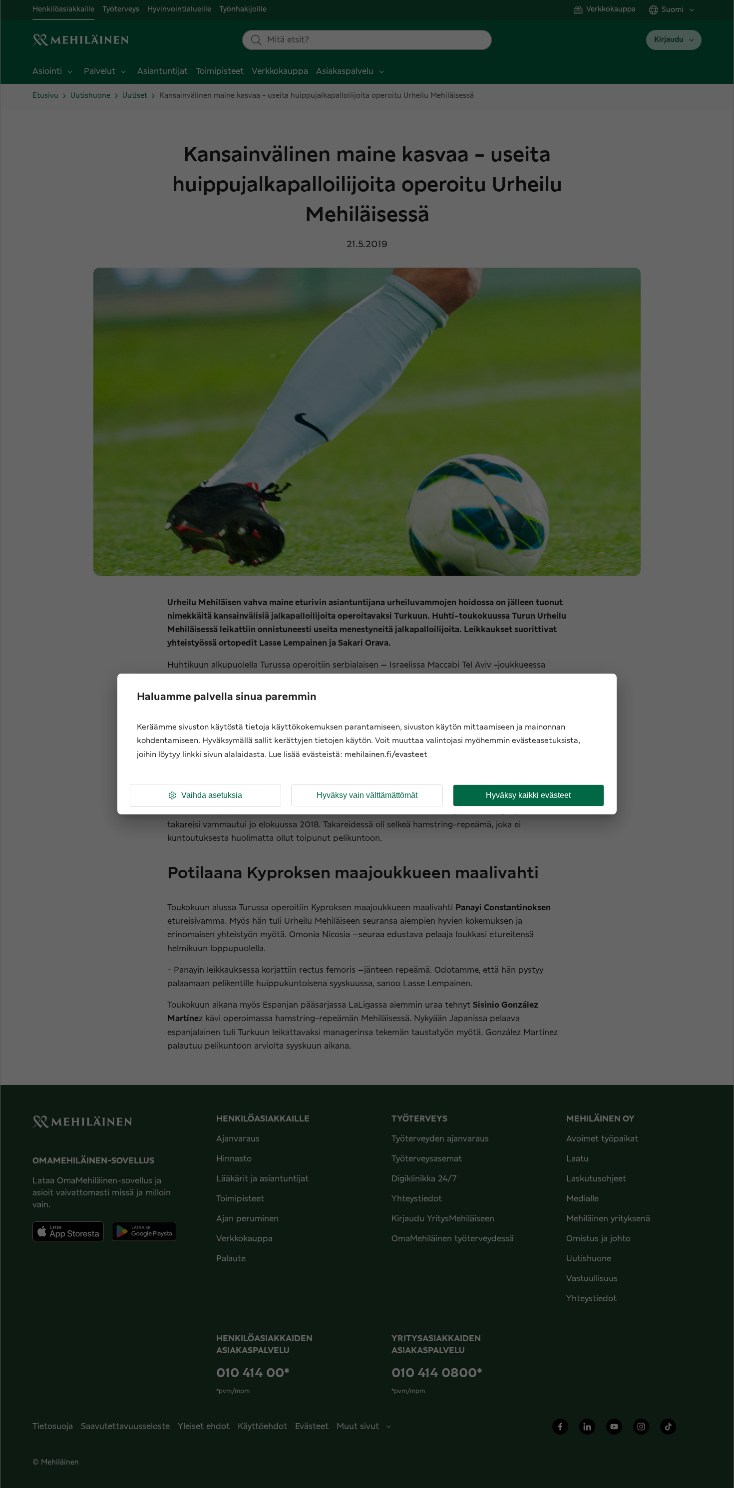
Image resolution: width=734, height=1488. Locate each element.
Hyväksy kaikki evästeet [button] (528, 795)
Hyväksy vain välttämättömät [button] (367, 795)
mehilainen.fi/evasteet (386, 754)
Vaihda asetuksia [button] (211, 795)
